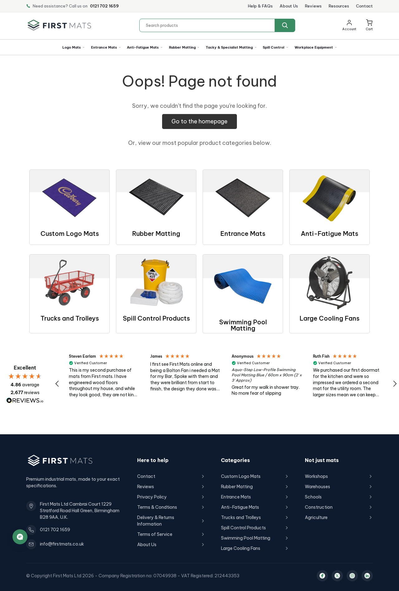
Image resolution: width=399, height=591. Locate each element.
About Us (289, 5)
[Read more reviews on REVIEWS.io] (25, 400)
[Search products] (285, 25)
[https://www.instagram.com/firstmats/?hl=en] (352, 575)
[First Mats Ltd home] (59, 25)
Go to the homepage (199, 121)
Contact (364, 5)
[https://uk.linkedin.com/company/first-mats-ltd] (367, 575)
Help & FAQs (260, 5)
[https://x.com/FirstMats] (337, 575)
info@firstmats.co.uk (62, 544)
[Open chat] (19, 536)
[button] (369, 25)
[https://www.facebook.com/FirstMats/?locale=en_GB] (322, 575)
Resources (339, 5)
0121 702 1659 (104, 5)
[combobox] (217, 25)
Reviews (313, 5)
